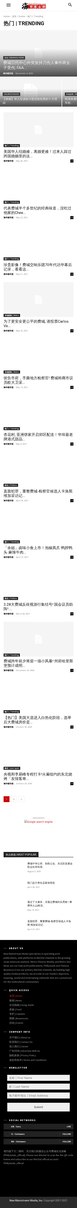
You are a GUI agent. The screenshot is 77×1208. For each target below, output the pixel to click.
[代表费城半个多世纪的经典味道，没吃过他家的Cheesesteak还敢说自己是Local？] (38, 186)
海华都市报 (8, 160)
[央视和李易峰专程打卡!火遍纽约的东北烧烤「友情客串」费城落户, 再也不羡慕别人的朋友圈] (38, 752)
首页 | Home (18, 16)
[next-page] (21, 799)
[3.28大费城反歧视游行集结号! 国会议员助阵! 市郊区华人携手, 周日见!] (38, 582)
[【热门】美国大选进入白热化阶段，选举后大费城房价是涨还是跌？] (38, 695)
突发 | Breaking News (14, 58)
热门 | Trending (12, 145)
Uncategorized (11, 94)
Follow (66, 1134)
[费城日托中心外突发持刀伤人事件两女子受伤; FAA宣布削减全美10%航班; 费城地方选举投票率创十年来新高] (38, 53)
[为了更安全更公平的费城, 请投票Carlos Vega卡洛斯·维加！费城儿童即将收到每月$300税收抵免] (38, 299)
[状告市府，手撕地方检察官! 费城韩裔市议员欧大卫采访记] (38, 356)
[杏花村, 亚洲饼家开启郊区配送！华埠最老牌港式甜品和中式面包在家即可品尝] (38, 412)
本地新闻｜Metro (12, 315)
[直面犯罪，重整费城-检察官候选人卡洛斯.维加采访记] (38, 469)
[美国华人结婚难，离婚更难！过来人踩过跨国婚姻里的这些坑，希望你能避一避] (38, 129)
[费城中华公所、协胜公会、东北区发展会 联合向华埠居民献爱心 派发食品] (14, 869)
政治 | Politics (11, 485)
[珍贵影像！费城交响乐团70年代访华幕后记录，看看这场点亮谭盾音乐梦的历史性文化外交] (38, 243)
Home (7, 16)
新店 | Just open (12, 768)
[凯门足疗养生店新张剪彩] (14, 888)
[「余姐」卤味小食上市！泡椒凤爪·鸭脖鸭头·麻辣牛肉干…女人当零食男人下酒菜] (38, 526)
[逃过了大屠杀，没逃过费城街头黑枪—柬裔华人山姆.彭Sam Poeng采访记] (14, 907)
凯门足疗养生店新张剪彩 (41, 882)
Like (69, 1126)
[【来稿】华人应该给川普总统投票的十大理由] (31, 92)
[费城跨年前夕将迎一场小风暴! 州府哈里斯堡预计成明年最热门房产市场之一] (38, 639)
